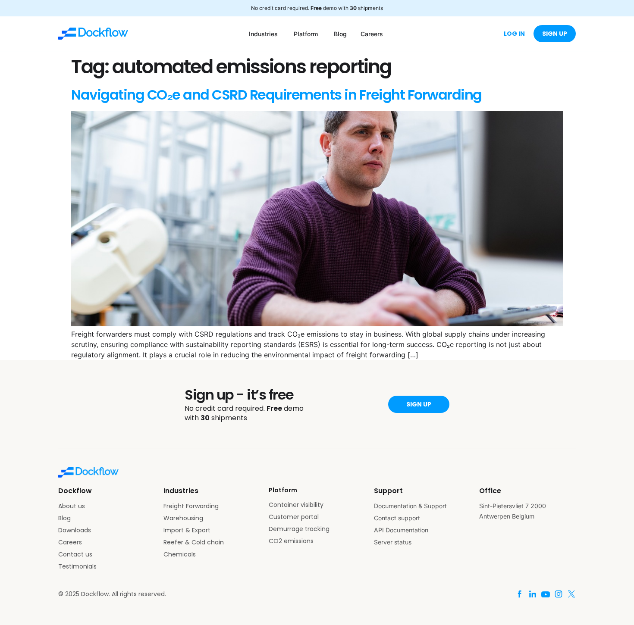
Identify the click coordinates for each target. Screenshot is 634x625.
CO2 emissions (291, 541)
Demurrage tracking (299, 529)
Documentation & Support (410, 505)
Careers (70, 542)
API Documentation (401, 530)
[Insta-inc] (558, 594)
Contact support (397, 518)
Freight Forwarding (191, 506)
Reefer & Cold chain (193, 542)
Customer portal (294, 516)
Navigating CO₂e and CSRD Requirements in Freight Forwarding (276, 94)
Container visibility (296, 504)
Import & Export (186, 530)
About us (71, 506)
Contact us (75, 554)
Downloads (74, 530)
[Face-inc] (519, 594)
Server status (392, 542)
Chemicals (179, 554)
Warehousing (183, 518)
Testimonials (77, 566)
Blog (64, 518)
